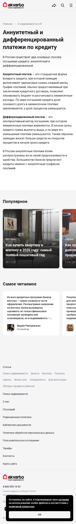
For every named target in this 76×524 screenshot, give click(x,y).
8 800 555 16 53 (12, 486)
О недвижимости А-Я (30, 23)
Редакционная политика (17, 417)
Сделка (7, 379)
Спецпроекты (38, 379)
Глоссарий (9, 409)
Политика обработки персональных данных (28, 432)
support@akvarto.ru (10, 495)
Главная (7, 23)
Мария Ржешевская (28, 325)
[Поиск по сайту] (62, 5)
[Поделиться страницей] (54, 5)
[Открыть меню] (71, 5)
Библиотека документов (17, 425)
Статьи (7, 367)
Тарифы (7, 448)
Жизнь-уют (20, 379)
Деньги (35, 373)
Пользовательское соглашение (21, 440)
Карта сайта (10, 463)
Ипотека (47, 373)
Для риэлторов (57, 379)
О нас (6, 401)
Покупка (60, 373)
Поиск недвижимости (15, 373)
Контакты (8, 456)
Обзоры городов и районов (18, 386)
